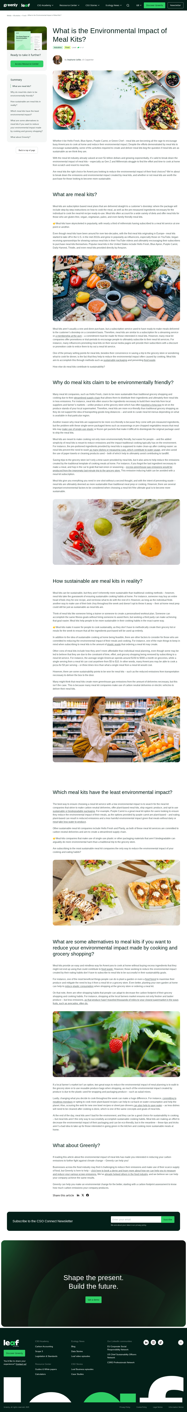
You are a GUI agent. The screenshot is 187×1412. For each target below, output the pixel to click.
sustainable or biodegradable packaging (74, 811)
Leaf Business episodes (82, 1369)
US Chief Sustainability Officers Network (121, 1356)
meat (55, 822)
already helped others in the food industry (126, 1174)
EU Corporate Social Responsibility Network (117, 1348)
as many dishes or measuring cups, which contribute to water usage (124, 450)
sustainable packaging (115, 360)
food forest (150, 979)
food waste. (107, 969)
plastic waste (114, 644)
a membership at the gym (68, 336)
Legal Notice (157, 1407)
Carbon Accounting (44, 1346)
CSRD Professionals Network (121, 1362)
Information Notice (176, 1407)
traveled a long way (151, 405)
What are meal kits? (21, 86)
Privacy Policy (125, 1407)
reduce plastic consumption (79, 986)
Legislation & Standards (46, 1356)
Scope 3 (39, 1351)
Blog (73, 1346)
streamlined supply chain (87, 398)
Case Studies (77, 1374)
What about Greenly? (20, 137)
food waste (149, 360)
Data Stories (77, 1351)
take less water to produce (72, 822)
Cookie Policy (141, 1407)
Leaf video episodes (80, 1356)
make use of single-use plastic (78, 429)
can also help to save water (147, 1105)
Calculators (40, 1374)
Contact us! (21, 1364)
